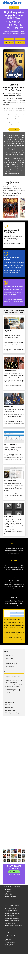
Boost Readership (9, 912)
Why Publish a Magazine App (12, 918)
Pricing (20, 39)
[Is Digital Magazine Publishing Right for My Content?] (15, 763)
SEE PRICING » (14, 871)
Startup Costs (8, 894)
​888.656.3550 (15, 7)
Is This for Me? (14, 765)
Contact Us (7, 946)
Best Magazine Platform (11, 896)
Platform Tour (19, 42)
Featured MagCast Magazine (12, 920)
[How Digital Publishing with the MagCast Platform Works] (15, 732)
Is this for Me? (9, 39)
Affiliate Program (9, 944)
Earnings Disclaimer (10, 942)
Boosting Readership (14, 798)
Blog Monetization (9, 915)
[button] (23, 207)
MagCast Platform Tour (11, 936)
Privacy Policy (8, 939)
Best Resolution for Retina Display (13, 925)
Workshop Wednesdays (10, 908)
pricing (14, 129)
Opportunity (8, 893)
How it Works (9, 42)
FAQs (6, 937)
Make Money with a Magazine (12, 913)
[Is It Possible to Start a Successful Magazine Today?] (15, 829)
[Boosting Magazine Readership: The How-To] (15, 797)
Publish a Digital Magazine (11, 917)
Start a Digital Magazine (11, 910)
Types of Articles (9, 922)
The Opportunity (14, 831)
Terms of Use (8, 941)
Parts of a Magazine (10, 923)
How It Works (14, 733)
